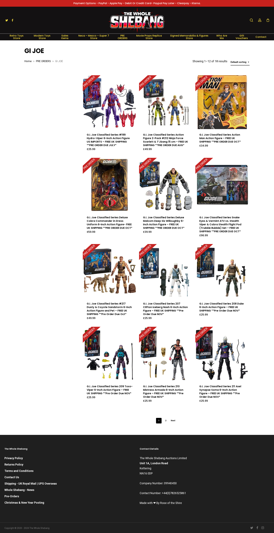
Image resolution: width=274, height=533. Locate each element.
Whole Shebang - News (19, 490)
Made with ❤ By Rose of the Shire (161, 503)
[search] (251, 20)
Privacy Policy (13, 458)
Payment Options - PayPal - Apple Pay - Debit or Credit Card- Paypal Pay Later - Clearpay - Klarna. (137, 3)
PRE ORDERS (43, 61)
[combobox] (240, 62)
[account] (260, 20)
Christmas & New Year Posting (24, 502)
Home (28, 61)
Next (173, 420)
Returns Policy (13, 464)
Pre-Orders (11, 496)
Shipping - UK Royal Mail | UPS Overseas (30, 483)
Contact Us (11, 477)
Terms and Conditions (18, 471)
